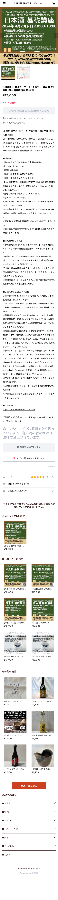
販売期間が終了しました (29, 447)
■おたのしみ (8, 846)
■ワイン (6, 812)
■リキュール (8, 820)
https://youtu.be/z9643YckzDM (19, 409)
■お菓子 (6, 854)
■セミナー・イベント (11, 829)
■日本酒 (6, 803)
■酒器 (5, 837)
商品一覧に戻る (29, 785)
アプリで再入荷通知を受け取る (30, 458)
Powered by (26, 873)
